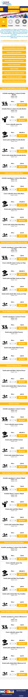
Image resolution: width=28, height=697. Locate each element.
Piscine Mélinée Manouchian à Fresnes (14, 60)
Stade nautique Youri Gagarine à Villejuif (14, 72)
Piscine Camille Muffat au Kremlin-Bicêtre (14, 48)
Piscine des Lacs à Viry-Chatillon (14, 76)
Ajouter (23, 104)
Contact (21, 695)
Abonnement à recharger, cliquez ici (15, 40)
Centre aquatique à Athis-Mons (14, 52)
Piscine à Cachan (14, 68)
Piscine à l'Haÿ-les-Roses (14, 64)
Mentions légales (21, 690)
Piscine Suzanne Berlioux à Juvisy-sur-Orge (14, 56)
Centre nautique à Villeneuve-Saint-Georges (14, 81)
